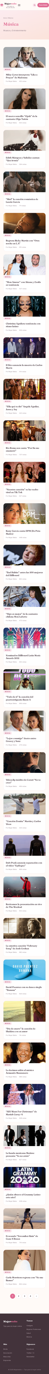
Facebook (30, 1349)
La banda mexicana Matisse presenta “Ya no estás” (20, 1154)
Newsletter (30, 1357)
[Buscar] (34, 5)
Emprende (7, 1360)
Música (29, 1337)
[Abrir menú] (19, 5)
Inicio (5, 18)
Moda (5, 1349)
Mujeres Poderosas (34, 1329)
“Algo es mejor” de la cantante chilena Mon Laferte (22, 615)
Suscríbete (43, 5)
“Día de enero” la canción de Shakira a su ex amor (20, 1030)
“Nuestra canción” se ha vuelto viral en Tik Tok (22, 491)
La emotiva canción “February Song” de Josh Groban (21, 947)
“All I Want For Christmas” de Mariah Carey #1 (21, 1113)
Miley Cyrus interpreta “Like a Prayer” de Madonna (21, 76)
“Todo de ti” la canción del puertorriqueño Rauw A (19, 698)
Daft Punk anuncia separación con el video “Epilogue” (24, 864)
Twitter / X (30, 1353)
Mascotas (7, 1357)
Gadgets (30, 1325)
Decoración (7, 1353)
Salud (29, 1333)
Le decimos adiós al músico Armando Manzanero (20, 1071)
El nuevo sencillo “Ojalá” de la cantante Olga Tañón (21, 117)
